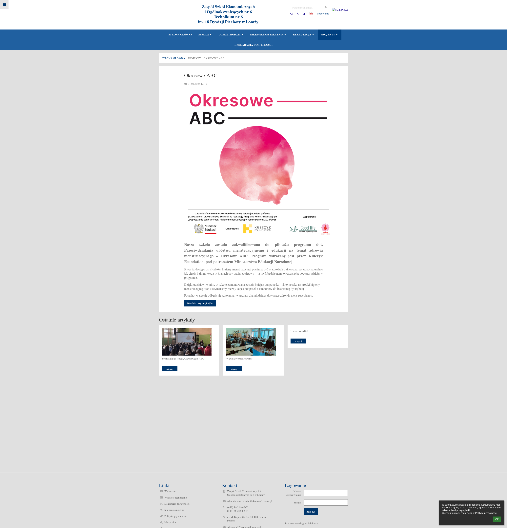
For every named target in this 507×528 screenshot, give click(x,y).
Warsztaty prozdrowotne (239, 358)
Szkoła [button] (203, 34)
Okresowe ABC (214, 58)
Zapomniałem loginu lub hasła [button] (301, 523)
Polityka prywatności (175, 516)
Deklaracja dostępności (177, 503)
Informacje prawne (174, 510)
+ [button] (293, 14)
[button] (304, 14)
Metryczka (170, 522)
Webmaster (170, 491)
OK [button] (497, 519)
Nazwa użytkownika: (293, 493)
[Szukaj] (326, 7)
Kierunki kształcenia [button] (267, 34)
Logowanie (323, 13)
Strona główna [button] (181, 34)
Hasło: (297, 502)
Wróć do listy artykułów (200, 303)
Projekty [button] (328, 34)
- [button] (299, 14)
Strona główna (173, 58)
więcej (169, 369)
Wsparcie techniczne (175, 497)
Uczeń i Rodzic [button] (229, 34)
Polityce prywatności (486, 513)
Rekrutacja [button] (302, 34)
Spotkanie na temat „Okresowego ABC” (183, 358)
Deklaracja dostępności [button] (253, 45)
